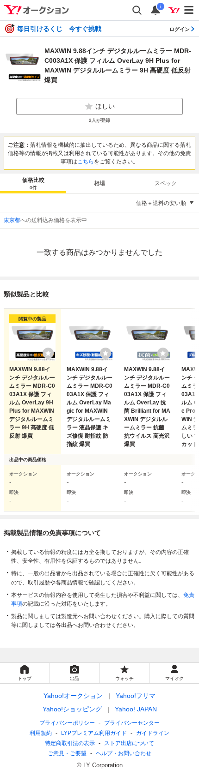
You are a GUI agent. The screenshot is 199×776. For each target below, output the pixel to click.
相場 (99, 183)
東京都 (12, 220)
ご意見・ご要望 (67, 753)
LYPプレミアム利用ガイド (94, 733)
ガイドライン (152, 733)
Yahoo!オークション (73, 695)
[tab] (33, 183)
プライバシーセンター (132, 723)
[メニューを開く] (189, 10)
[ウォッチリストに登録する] (48, 353)
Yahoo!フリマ (135, 695)
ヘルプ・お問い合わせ (123, 753)
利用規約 (41, 733)
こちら (85, 161)
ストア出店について (129, 743)
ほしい (105, 106)
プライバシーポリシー (67, 723)
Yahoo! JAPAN (136, 709)
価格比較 (33, 183)
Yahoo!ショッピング (72, 709)
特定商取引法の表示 (70, 743)
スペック (166, 183)
